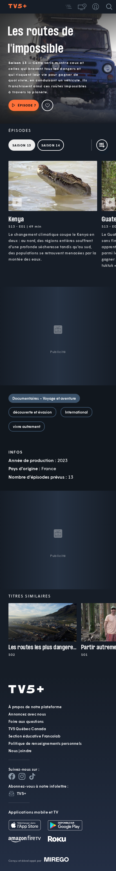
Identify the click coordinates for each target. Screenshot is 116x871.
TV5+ (21, 793)
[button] (68, 7)
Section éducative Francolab (34, 736)
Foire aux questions (26, 721)
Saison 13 (21, 145)
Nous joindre (20, 750)
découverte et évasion (32, 412)
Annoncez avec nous (27, 714)
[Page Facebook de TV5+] (11, 776)
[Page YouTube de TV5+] (32, 776)
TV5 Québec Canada (27, 728)
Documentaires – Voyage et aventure (44, 398)
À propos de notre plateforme (35, 707)
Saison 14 (50, 145)
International (76, 412)
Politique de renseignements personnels (45, 743)
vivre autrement (26, 426)
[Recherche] (109, 7)
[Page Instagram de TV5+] (22, 776)
